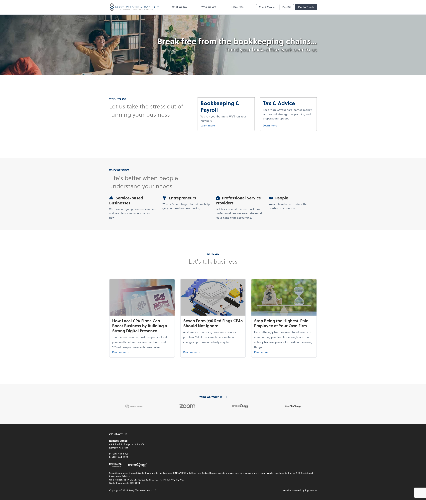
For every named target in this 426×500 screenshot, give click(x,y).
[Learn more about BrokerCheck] (137, 465)
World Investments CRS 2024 (124, 483)
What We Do (179, 7)
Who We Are (208, 7)
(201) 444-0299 (120, 457)
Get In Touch (306, 7)
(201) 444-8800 (120, 453)
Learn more (226, 125)
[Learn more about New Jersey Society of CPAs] (116, 465)
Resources (237, 7)
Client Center (267, 7)
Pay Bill (286, 7)
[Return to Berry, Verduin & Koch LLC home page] (134, 7)
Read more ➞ (142, 352)
